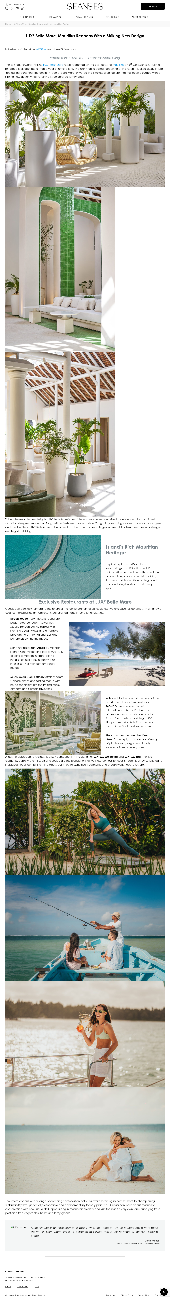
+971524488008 (16, 4)
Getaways (55, 17)
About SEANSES (140, 17)
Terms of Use (144, 1295)
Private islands (84, 17)
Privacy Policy (127, 1295)
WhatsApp (22, 1286)
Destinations (27, 17)
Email (8, 1286)
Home (8, 24)
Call (37, 1286)
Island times (112, 17)
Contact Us (160, 1295)
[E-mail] (17, 8)
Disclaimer (110, 1295)
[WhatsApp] (22, 8)
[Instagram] (6, 8)
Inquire (153, 6)
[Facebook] (12, 8)
